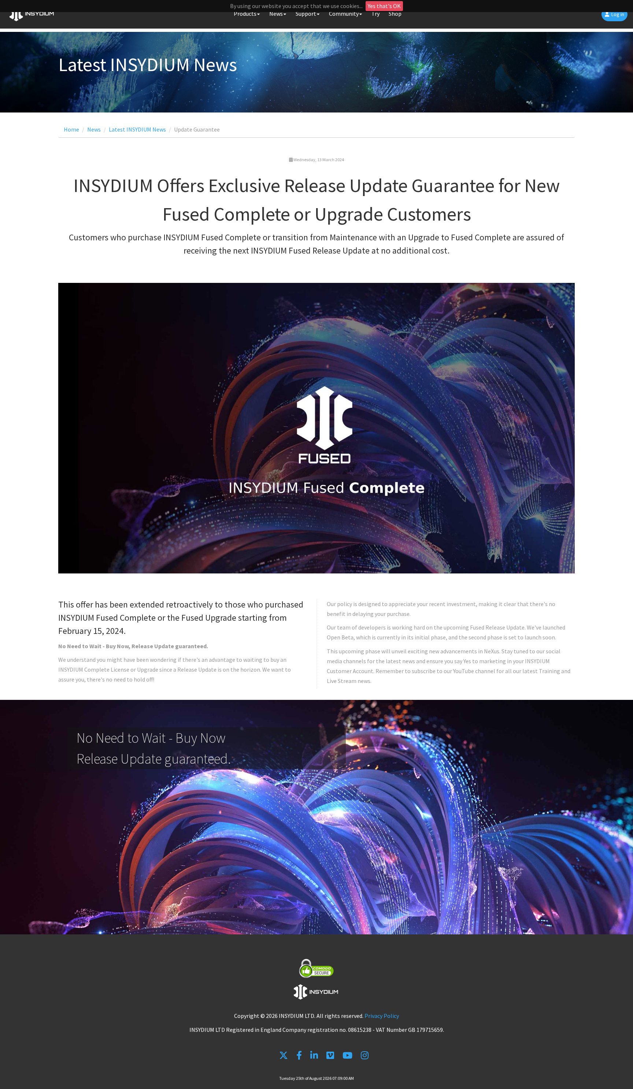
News (94, 129)
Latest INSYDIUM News (137, 129)
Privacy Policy (381, 1015)
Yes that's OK (384, 6)
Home (71, 129)
